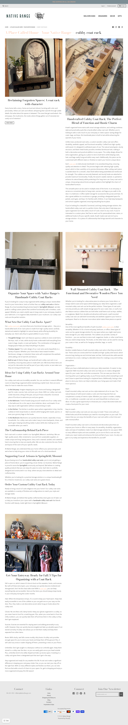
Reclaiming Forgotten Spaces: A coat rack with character (34, 102)
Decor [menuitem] (112, 16)
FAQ (48, 693)
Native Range (66, 716)
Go (121, 694)
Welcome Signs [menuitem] (89, 16)
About (49, 695)
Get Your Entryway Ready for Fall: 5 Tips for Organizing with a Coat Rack (33, 577)
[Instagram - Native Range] (116, 27)
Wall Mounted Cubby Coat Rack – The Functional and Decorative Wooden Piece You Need (94, 293)
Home (6, 27)
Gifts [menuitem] (120, 16)
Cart (123, 6)
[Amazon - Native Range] (122, 27)
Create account (111, 6)
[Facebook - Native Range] (113, 27)
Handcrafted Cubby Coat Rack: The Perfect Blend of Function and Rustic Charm (94, 121)
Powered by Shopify (64, 718)
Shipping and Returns (49, 698)
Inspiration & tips (49, 704)
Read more (9, 122)
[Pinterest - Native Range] (119, 27)
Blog (49, 700)
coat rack (72, 164)
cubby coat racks (14, 326)
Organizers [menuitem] (102, 16)
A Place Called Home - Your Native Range (22, 27)
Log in (103, 6)
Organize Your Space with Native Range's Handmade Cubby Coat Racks (33, 295)
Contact (48, 702)
